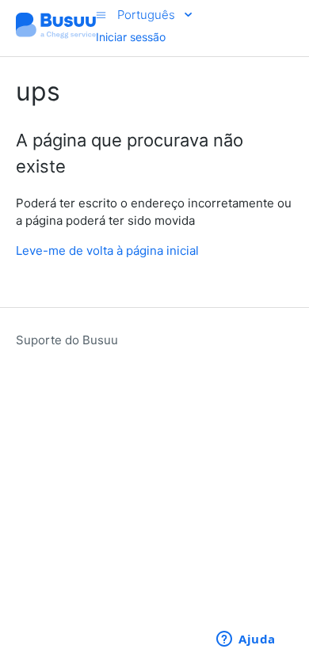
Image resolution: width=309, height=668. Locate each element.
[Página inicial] (56, 36)
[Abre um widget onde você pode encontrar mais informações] (246, 640)
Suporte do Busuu (67, 339)
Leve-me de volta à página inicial (107, 250)
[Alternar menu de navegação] (101, 15)
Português (147, 14)
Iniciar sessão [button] (131, 37)
